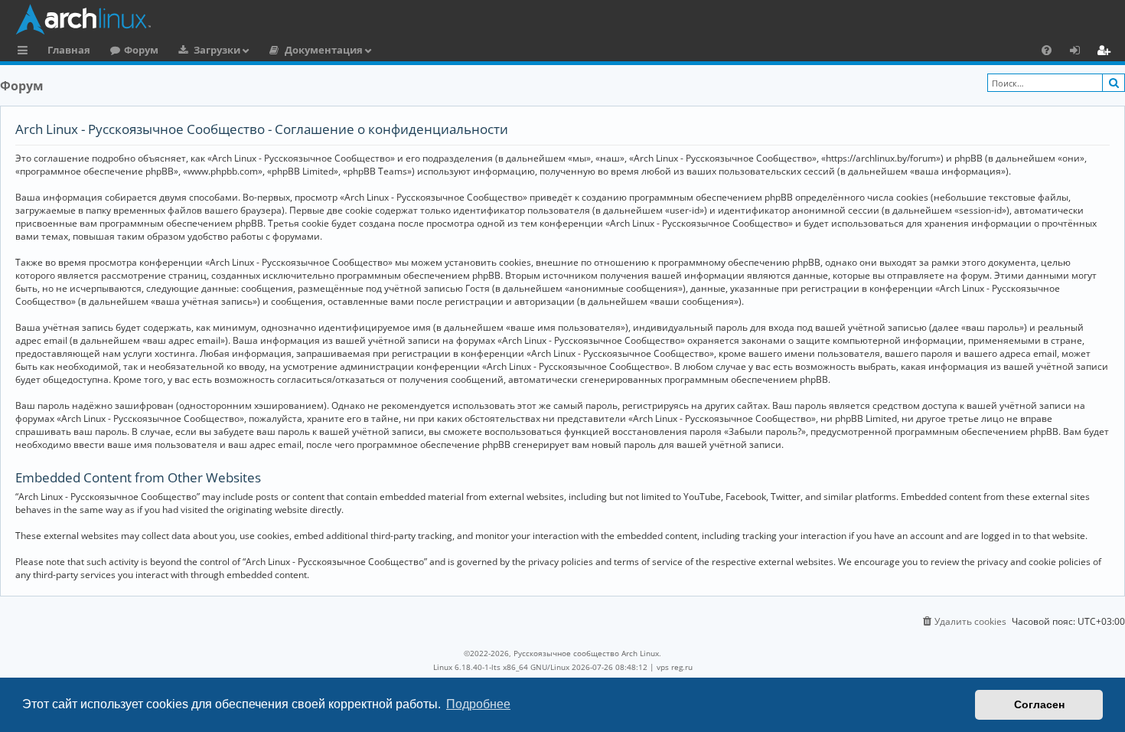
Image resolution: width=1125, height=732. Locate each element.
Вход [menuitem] (1080, 52)
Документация (324, 50)
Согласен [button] (1039, 704)
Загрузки (217, 50)
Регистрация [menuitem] (1106, 52)
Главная (68, 50)
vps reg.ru (675, 667)
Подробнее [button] (478, 704)
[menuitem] (1046, 49)
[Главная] (566, 19)
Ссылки (25, 52)
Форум (141, 50)
